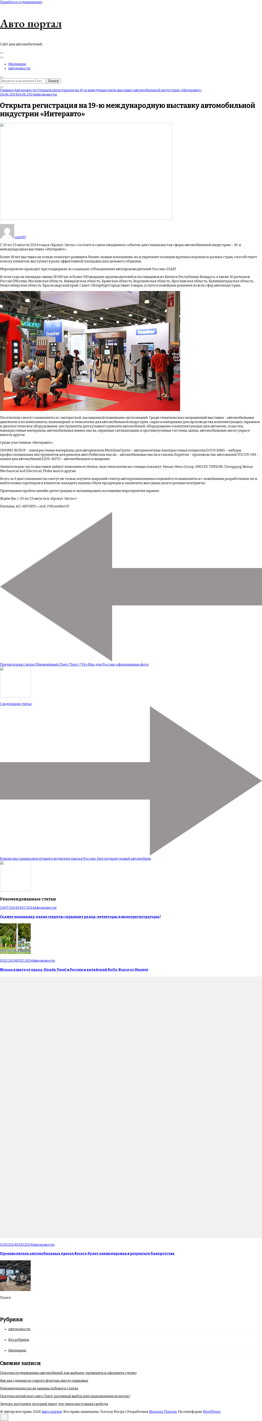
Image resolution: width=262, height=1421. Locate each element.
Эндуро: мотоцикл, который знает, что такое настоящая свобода (54, 1404)
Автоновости (19, 68)
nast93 (20, 237)
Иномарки (17, 64)
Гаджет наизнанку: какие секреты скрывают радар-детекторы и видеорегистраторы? (80, 917)
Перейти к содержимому (21, 2)
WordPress (211, 1412)
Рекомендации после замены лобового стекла (39, 1388)
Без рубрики (18, 1340)
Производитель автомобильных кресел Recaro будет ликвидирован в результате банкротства (87, 1253)
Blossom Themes (163, 1412)
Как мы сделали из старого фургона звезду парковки (44, 1380)
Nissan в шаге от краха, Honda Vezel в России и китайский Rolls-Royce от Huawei (74, 969)
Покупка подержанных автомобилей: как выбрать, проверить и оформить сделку (68, 1373)
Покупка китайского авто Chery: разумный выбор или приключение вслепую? (65, 1396)
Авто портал (31, 23)
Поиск (5, 1298)
